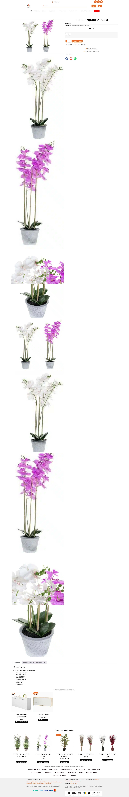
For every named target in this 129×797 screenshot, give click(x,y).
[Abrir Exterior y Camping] (91, 11)
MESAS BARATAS (53, 769)
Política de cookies (37, 782)
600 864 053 (74, 783)
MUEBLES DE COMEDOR (66, 769)
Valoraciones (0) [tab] (40, 662)
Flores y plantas (76, 25)
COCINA (81, 772)
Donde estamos (58, 782)
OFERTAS (44, 769)
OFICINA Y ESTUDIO (59, 772)
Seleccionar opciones (21, 721)
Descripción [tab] (17, 662)
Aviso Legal (30, 782)
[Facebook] (95, 1)
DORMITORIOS (48, 772)
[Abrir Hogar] (46, 11)
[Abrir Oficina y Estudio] (78, 11)
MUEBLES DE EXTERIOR (91, 772)
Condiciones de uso (31, 783)
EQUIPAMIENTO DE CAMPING (59, 775)
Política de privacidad (48, 782)
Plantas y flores (85, 25)
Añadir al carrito (78, 41)
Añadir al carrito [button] (43, 719)
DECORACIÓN (72, 775)
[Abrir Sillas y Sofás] (66, 11)
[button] (66, 58)
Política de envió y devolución (44, 783)
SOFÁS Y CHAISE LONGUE (94, 769)
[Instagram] (98, 1)
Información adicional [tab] (28, 662)
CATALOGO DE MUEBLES (34, 769)
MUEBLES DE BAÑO (71, 772)
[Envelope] (101, 1)
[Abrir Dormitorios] (55, 11)
